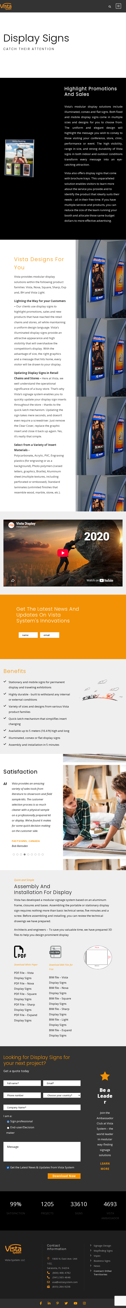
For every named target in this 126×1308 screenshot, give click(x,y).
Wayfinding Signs (103, 1250)
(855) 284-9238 (61, 1286)
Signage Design (102, 1245)
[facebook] (41, 1303)
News (97, 1265)
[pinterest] (57, 1303)
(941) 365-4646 (61, 1277)
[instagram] (84, 1303)
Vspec (97, 1255)
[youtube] (75, 1303)
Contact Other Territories (103, 1272)
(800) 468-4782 (61, 1272)
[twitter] (66, 1303)
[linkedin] (49, 1303)
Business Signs (102, 1260)
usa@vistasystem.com (65, 1282)
